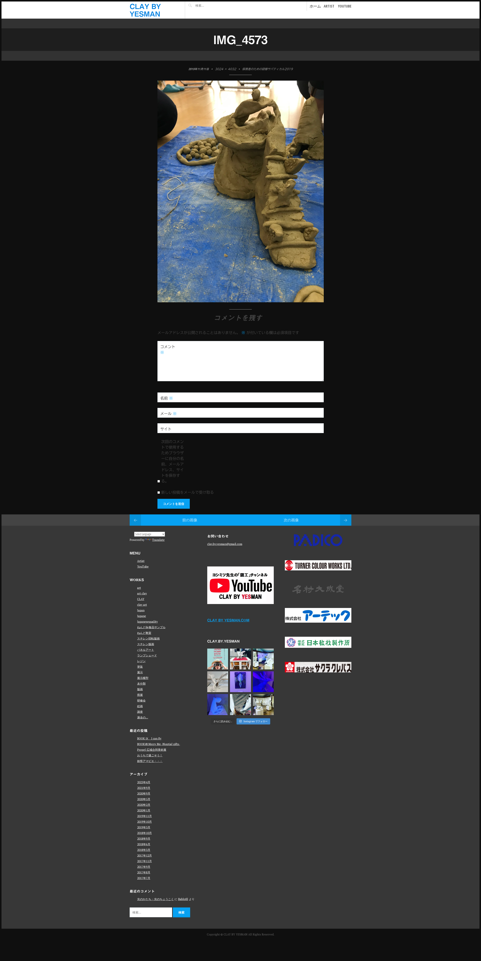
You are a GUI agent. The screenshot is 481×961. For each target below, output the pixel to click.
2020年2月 (143, 805)
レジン (141, 661)
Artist (329, 6)
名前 (166, 398)
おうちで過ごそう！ (150, 755)
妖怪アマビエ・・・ (150, 761)
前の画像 (189, 519)
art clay (142, 593)
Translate (158, 540)
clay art (142, 604)
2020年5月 (143, 799)
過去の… (142, 717)
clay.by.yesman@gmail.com (224, 544)
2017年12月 (144, 855)
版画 (140, 689)
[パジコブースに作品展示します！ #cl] (217, 659)
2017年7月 (143, 878)
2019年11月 (144, 816)
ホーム (315, 6)
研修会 (141, 700)
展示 (140, 672)
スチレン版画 (145, 644)
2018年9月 (143, 838)
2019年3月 (143, 827)
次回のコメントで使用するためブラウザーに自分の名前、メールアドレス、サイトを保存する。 (172, 461)
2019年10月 (144, 821)
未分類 (141, 683)
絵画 (140, 706)
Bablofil (183, 899)
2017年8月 (143, 872)
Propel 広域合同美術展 (151, 750)
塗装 (140, 666)
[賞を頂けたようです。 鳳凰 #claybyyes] (217, 681)
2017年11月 (144, 861)
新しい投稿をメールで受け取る (187, 492)
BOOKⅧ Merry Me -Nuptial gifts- (158, 744)
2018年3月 (143, 850)
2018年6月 (143, 844)
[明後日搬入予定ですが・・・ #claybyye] (240, 704)
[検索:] (211, 5)
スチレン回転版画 (148, 638)
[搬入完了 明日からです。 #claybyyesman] (263, 704)
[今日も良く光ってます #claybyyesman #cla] (240, 681)
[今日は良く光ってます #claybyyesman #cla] (217, 704)
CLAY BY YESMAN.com (228, 620)
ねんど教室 (144, 633)
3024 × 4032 (225, 69)
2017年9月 (143, 867)
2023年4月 (143, 782)
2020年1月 (143, 810)
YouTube (344, 6)
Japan (140, 610)
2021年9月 (143, 788)
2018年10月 (144, 833)
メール (168, 413)
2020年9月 (143, 793)
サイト (166, 429)
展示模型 (142, 678)
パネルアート (145, 650)
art (139, 588)
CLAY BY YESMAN (236, 934)
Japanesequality (147, 621)
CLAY (140, 599)
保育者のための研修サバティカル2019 (267, 69)
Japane (141, 616)
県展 (140, 695)
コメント (167, 349)
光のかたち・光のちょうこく (155, 899)
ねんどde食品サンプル (151, 627)
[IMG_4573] (240, 301)
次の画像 (291, 519)
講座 (140, 712)
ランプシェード (147, 655)
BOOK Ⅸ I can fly (149, 738)
